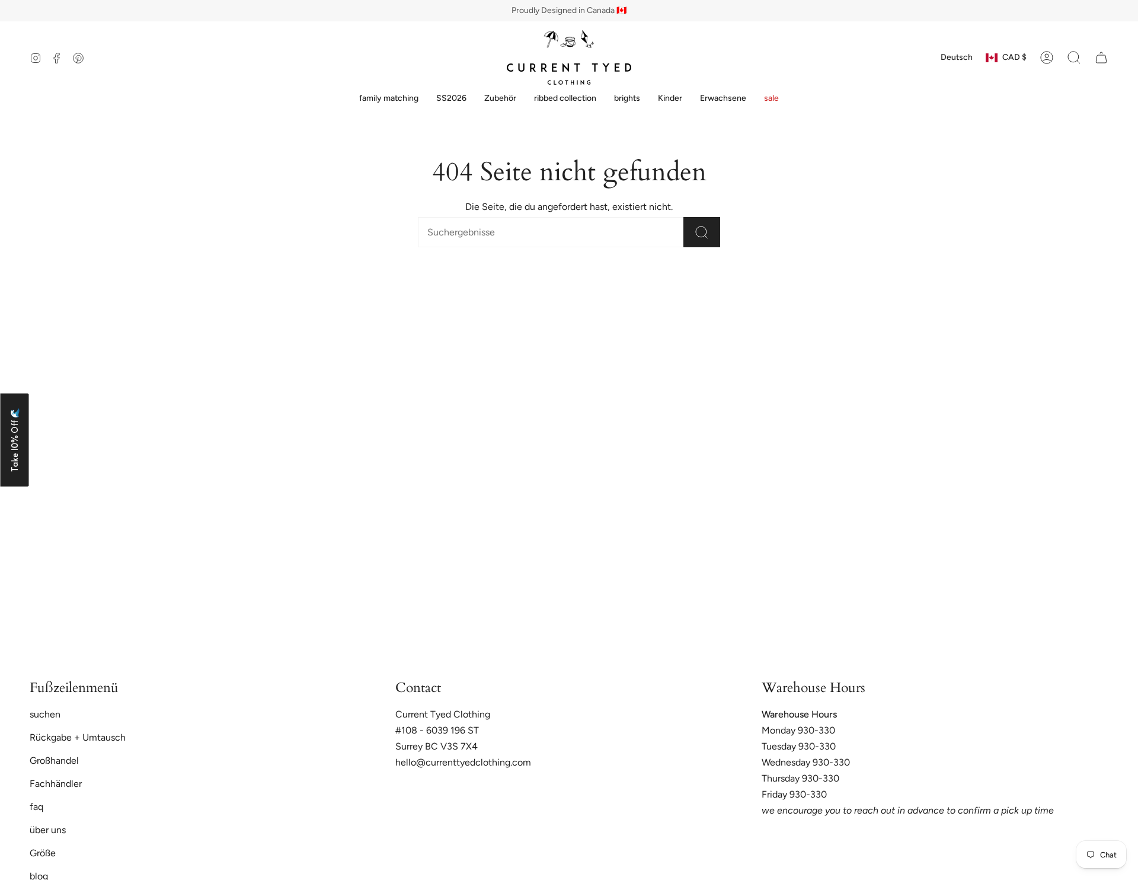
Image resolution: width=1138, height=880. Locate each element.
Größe (43, 853)
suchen (45, 714)
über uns (48, 830)
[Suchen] (701, 232)
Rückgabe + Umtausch (78, 737)
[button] (388, 99)
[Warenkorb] (1101, 57)
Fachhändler (56, 783)
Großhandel (54, 760)
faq (36, 806)
